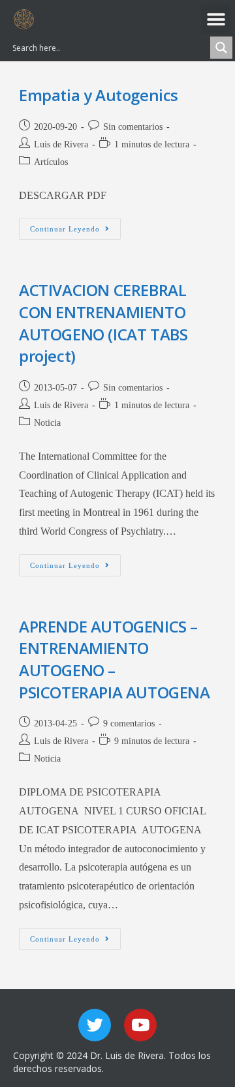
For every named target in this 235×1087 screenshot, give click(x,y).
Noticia (47, 423)
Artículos (51, 162)
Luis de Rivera (61, 144)
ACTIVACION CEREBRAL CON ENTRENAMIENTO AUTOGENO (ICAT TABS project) (103, 322)
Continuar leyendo (75, 225)
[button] (215, 19)
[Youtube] (140, 1025)
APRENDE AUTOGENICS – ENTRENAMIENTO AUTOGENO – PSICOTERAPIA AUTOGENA (114, 659)
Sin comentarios (133, 127)
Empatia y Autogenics (98, 95)
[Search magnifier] (221, 48)
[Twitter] (94, 1025)
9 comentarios (129, 723)
